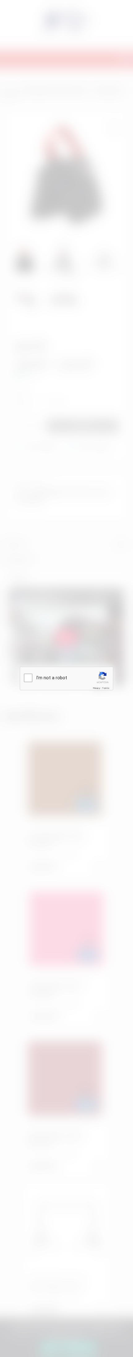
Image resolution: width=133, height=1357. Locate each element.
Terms (105, 687)
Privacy (96, 687)
